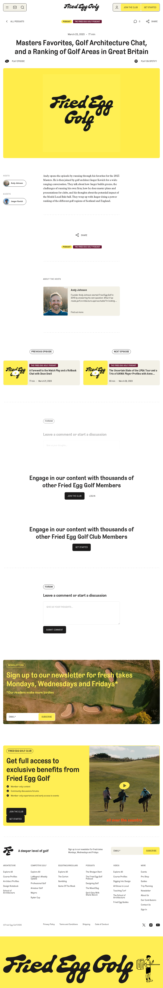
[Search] (22, 7)
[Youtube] (158, 925)
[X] (144, 925)
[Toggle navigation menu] (7, 7)
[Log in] (116, 7)
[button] (152, 21)
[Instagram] (151, 925)
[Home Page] (81, 7)
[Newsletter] (14, 7)
